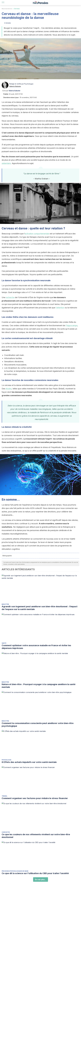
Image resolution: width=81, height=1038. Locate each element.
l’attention (60, 307)
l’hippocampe (71, 325)
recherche (10, 297)
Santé (4, 643)
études (9, 388)
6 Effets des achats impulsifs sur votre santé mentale (29, 762)
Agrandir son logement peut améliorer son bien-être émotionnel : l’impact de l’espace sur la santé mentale (39, 608)
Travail (4, 796)
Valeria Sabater (15, 86)
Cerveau (17, 8)
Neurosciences (7, 8)
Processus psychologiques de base (15, 871)
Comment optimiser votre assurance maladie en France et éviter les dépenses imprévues (36, 646)
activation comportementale (37, 233)
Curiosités (6, 832)
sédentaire (6, 163)
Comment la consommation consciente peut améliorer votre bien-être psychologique (38, 724)
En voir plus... (40, 879)
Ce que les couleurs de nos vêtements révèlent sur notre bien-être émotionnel (36, 835)
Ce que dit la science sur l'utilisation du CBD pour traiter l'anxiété (35, 873)
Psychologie (6, 760)
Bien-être (5, 604)
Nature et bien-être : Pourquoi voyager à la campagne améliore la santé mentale (38, 685)
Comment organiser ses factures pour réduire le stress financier (35, 798)
